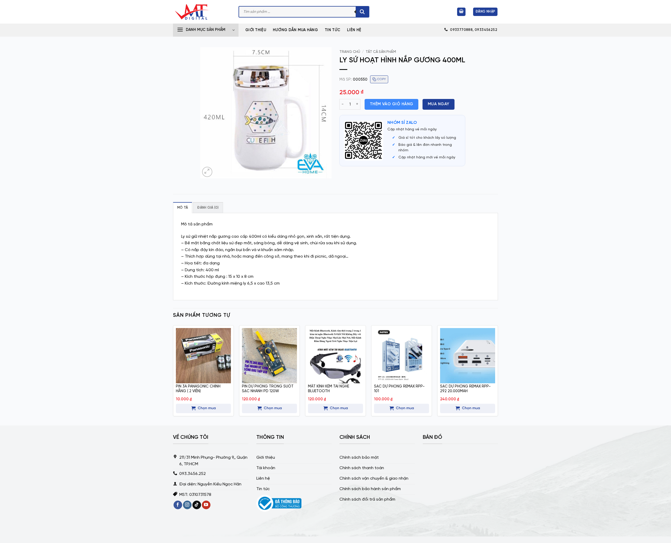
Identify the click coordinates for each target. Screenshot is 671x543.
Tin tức (332, 30)
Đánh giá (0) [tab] (208, 207)
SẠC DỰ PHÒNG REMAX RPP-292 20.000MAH (465, 389)
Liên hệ (354, 30)
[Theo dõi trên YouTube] (206, 505)
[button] (461, 12)
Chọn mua (207, 408)
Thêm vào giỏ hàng (391, 104)
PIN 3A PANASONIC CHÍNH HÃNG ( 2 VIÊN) (198, 389)
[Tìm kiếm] (362, 12)
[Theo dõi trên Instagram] (187, 505)
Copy (381, 79)
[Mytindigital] (202, 12)
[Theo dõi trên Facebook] (178, 505)
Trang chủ (349, 52)
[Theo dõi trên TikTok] (196, 505)
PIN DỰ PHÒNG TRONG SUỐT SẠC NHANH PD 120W (268, 389)
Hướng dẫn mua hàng (295, 30)
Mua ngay (439, 104)
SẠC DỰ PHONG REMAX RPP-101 (399, 389)
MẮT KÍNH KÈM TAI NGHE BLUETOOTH (328, 389)
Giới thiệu (255, 30)
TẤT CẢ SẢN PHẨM (381, 52)
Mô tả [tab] (182, 207)
